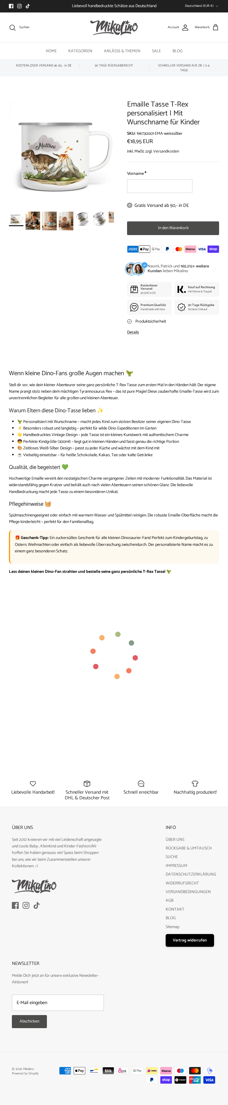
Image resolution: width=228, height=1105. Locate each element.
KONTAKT (175, 909)
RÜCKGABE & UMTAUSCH (189, 848)
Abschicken (29, 1021)
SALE (156, 51)
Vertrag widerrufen (190, 940)
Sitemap (172, 927)
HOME (51, 51)
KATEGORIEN (80, 51)
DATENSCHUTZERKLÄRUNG (191, 874)
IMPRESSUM (176, 866)
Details (133, 332)
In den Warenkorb (173, 228)
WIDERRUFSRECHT (182, 883)
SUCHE (172, 857)
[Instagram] (19, 6)
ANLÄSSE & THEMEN (122, 51)
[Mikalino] (114, 27)
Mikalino (28, 1069)
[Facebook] (11, 6)
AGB (169, 900)
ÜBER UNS (175, 839)
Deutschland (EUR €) (199, 6)
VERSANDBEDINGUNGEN (188, 892)
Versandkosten (166, 151)
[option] (61, 152)
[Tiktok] (28, 6)
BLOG (177, 51)
